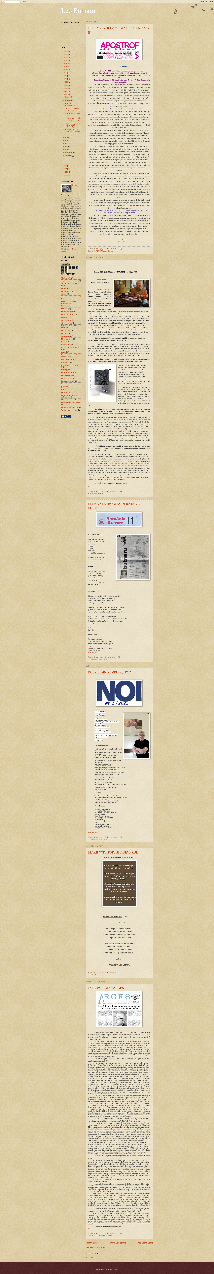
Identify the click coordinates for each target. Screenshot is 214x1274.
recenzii (63, 389)
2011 (65, 60)
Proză (63, 384)
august (67, 149)
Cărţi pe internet (66, 323)
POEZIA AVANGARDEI (68, 375)
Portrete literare (99, 493)
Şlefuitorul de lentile (67, 400)
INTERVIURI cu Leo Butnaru (103, 251)
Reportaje (64, 392)
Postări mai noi (92, 1243)
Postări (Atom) (100, 1247)
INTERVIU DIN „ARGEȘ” (106, 987)
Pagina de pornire (118, 1243)
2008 (65, 51)
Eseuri (63, 342)
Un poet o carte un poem (69, 410)
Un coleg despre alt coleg (69, 407)
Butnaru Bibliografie (67, 311)
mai (66, 140)
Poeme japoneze (66, 370)
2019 (65, 85)
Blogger (115, 1269)
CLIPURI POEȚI (66, 330)
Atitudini (97, 975)
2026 (65, 175)
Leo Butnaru (78, 10)
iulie (66, 146)
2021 (65, 91)
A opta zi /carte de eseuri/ (69, 281)
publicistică (65, 387)
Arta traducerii (65, 291)
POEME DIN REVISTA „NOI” (109, 672)
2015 (65, 73)
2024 (65, 169)
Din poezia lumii (66, 339)
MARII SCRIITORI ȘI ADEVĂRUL (113, 852)
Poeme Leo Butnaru (67, 372)
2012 (65, 63)
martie (67, 103)
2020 (65, 88)
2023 (65, 166)
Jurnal (63, 352)
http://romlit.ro (90, 1257)
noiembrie (68, 159)
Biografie (64, 306)
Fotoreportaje (65, 344)
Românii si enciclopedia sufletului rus (69, 396)
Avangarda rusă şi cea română (71, 297)
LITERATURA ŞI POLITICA (70, 365)
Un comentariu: (110, 657)
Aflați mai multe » (94, 487)
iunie (67, 143)
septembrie (69, 152)
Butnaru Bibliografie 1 (68, 314)
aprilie (67, 137)
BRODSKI (64, 309)
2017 (65, 79)
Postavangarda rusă (67, 381)
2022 (65, 94)
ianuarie (68, 97)
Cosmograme (65, 336)
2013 (65, 66)
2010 (65, 57)
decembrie (68, 162)
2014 (65, 69)
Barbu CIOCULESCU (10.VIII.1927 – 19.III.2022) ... (72, 125)
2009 (65, 54)
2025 (65, 172)
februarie (68, 100)
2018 (65, 82)
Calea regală (65, 317)
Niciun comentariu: (111, 249)
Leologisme (65, 362)
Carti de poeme (66, 320)
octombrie (68, 156)
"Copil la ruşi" (65, 278)
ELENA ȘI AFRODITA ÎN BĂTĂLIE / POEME (73, 119)
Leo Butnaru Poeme (100, 659)
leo (76, 185)
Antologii (64, 288)
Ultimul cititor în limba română (71, 403)
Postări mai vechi (145, 1243)
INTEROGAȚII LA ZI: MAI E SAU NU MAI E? (72, 131)
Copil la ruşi (65, 333)
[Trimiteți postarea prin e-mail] (120, 249)
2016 (65, 76)
